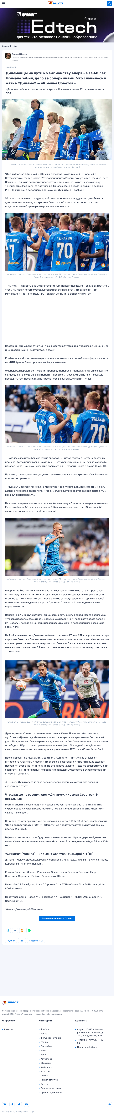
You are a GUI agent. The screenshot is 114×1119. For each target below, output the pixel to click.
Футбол (13, 46)
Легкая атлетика (50, 1079)
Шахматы (46, 1063)
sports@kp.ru (91, 1047)
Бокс (43, 1054)
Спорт (5, 46)
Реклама (8, 1029)
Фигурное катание (51, 1038)
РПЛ (22, 940)
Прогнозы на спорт (51, 1088)
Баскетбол (46, 1046)
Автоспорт (46, 1059)
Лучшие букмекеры (51, 1092)
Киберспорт (47, 1067)
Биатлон (45, 1071)
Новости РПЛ (36, 940)
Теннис (45, 1042)
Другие (44, 1084)
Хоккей (44, 1033)
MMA (43, 1050)
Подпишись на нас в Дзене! (57, 918)
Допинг (44, 1075)
